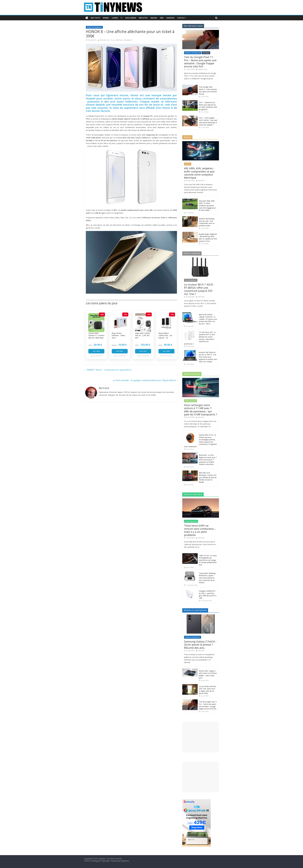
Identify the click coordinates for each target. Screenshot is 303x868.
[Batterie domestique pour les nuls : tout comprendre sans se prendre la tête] (190, 217)
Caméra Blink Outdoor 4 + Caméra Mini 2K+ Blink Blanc (96, 335)
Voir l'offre (96, 351)
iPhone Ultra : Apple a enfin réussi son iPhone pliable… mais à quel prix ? (208, 674)
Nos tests (95, 18)
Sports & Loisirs (190, 401)
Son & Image (130, 18)
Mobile (106, 18)
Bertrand (103, 40)
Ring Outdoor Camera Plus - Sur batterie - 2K (165, 335)
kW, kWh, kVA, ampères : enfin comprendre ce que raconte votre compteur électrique (199, 172)
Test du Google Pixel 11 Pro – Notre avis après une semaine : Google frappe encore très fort (200, 61)
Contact (181, 18)
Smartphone (128, 40)
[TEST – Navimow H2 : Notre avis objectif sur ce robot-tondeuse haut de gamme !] (190, 101)
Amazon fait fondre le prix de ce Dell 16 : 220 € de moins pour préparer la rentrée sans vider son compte (208, 357)
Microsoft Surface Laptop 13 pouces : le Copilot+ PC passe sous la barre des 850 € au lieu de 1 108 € (208, 319)
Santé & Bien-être (191, 521)
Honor (121, 40)
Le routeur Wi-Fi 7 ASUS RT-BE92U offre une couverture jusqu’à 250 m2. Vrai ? (198, 289)
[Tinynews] (86, 17)
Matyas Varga (202, 69)
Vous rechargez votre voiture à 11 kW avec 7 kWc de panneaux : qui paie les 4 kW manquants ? (200, 409)
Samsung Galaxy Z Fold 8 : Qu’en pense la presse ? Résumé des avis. (200, 644)
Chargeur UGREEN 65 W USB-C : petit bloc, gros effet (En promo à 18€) (207, 594)
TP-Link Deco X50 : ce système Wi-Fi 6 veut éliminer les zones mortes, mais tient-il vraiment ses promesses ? (200, 338)
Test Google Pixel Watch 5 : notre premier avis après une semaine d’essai (208, 90)
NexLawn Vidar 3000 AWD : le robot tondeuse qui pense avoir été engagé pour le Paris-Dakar (207, 205)
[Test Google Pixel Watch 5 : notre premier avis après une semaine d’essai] (190, 86)
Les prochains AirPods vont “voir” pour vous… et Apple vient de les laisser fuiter (207, 689)
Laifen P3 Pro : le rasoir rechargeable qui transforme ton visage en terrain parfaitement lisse (208, 560)
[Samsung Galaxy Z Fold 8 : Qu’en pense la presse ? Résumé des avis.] (200, 615)
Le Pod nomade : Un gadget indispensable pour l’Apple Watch (146, 380)
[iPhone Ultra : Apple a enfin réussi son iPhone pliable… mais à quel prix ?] (190, 670)
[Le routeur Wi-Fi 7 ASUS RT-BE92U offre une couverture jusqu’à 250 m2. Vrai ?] (200, 258)
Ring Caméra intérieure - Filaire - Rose (119, 335)
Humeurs (170, 18)
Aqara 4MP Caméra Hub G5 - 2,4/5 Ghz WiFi (142, 335)
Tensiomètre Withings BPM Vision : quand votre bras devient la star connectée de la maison (207, 578)
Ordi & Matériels (190, 280)
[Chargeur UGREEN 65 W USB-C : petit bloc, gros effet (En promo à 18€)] (190, 590)
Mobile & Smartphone (94, 27)
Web (161, 18)
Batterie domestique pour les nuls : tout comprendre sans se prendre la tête (207, 222)
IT (121, 18)
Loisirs (115, 18)
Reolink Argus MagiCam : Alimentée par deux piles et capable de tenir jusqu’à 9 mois (208, 237)
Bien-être (143, 18)
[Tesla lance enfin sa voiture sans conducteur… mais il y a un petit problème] (200, 499)
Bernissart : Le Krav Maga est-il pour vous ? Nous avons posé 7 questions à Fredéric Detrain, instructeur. (208, 459)
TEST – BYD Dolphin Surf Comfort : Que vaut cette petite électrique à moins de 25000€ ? (208, 121)
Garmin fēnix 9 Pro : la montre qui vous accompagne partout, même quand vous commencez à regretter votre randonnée (200, 441)
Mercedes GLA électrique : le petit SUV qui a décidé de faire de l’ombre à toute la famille (208, 477)
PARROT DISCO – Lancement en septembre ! (108, 369)
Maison (153, 18)
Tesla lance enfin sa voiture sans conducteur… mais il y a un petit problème (200, 530)
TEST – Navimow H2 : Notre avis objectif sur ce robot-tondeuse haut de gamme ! (208, 106)
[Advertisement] (200, 737)
